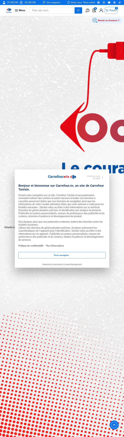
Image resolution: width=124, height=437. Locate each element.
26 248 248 (30, 2)
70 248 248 (12, 2)
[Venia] (9, 10)
